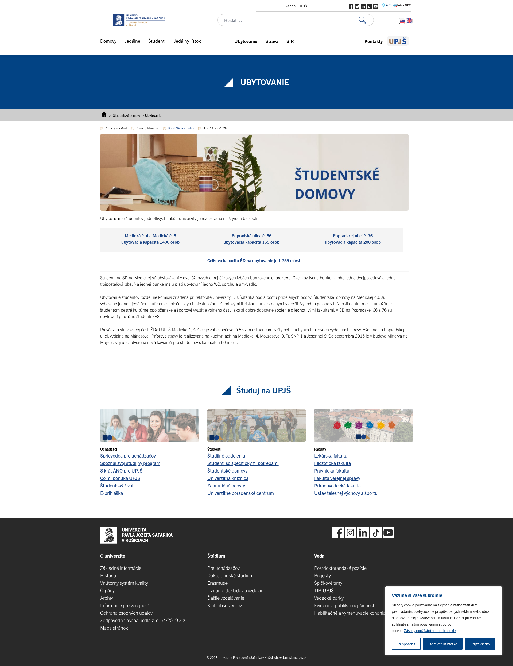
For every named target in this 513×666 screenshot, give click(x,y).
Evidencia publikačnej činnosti (344, 605)
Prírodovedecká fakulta (337, 485)
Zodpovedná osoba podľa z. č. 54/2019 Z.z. (143, 620)
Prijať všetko (480, 643)
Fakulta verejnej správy (337, 478)
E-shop (290, 5)
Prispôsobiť (406, 643)
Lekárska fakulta (330, 455)
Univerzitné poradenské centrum (240, 493)
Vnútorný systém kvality (124, 583)
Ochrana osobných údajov (126, 613)
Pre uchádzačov (223, 568)
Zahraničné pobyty (226, 485)
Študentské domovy (126, 115)
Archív (106, 598)
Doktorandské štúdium (230, 575)
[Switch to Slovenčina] (402, 21)
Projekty (322, 575)
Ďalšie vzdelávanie (225, 598)
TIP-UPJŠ (324, 590)
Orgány (107, 590)
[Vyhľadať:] (366, 20)
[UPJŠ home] (398, 41)
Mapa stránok (114, 628)
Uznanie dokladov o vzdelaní (236, 590)
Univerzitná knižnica (227, 478)
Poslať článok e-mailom (181, 128)
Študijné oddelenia (226, 455)
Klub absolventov (224, 605)
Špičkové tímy (328, 583)
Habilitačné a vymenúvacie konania (350, 613)
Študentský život (117, 485)
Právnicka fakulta (331, 470)
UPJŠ (302, 5)
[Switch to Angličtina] (409, 21)
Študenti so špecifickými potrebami (243, 463)
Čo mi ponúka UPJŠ (120, 478)
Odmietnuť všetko (443, 643)
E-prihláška (111, 493)
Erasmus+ (217, 583)
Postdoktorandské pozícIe (340, 568)
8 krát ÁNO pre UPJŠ (121, 470)
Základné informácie (120, 568)
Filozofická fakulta (332, 463)
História (108, 575)
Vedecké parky (329, 598)
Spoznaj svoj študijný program (130, 463)
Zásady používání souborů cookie (430, 630)
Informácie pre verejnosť (124, 605)
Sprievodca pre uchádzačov (128, 455)
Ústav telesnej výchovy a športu (346, 493)
